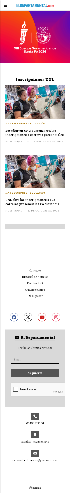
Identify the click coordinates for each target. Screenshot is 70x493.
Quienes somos (35, 289)
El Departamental (37, 338)
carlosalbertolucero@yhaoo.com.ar (35, 460)
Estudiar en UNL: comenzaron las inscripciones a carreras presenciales (34, 133)
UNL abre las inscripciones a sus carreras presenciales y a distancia (32, 202)
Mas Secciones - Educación (25, 123)
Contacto (35, 270)
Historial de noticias (35, 276)
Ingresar (37, 296)
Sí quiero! (35, 373)
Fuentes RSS (35, 283)
